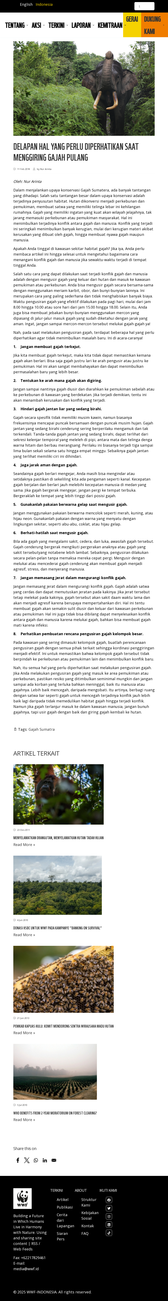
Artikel (63, 1199)
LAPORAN (81, 25)
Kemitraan (110, 25)
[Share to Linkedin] (45, 1160)
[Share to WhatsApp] (36, 1160)
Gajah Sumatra (41, 729)
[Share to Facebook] (18, 1160)
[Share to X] (27, 1160)
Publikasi (65, 1207)
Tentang (15, 25)
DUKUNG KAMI (152, 24)
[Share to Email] (54, 1160)
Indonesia (44, 4)
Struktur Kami (88, 1202)
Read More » (24, 844)
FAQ (85, 1233)
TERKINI (56, 25)
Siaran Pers (62, 1236)
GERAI (132, 18)
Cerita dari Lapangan (65, 1220)
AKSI (36, 25)
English (26, 4)
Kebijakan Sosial (90, 1215)
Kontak (87, 1225)
